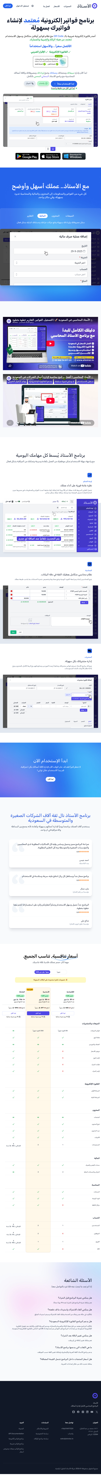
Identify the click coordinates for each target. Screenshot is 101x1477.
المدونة (21, 1429)
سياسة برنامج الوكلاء (41, 1439)
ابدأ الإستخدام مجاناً (65, 84)
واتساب (70, 1434)
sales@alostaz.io (66, 1439)
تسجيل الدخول (22, 6)
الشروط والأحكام (43, 1429)
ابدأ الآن (8, 6)
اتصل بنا (46, 6)
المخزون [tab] (56, 216)
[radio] (59, 972)
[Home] (87, 5)
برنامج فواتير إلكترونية (16, 1439)
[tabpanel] (50, 253)
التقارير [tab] (30, 216)
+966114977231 (67, 1429)
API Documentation (16, 1434)
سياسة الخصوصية (42, 1434)
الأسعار (57, 6)
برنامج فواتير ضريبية (17, 1444)
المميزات (67, 6)
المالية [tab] (42, 216)
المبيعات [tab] (70, 216)
